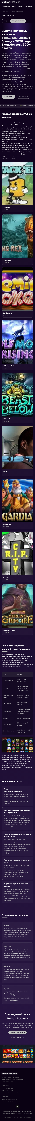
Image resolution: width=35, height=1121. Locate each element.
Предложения (6, 11)
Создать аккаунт (18, 21)
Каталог (20, 6)
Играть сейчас (8, 96)
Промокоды (20, 11)
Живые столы (28, 6)
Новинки (14, 6)
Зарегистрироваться (17, 1032)
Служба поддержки (8, 15)
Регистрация (23, 96)
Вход (5, 21)
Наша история (6, 6)
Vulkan (11, 1)
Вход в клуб (17, 1037)
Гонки (13, 11)
